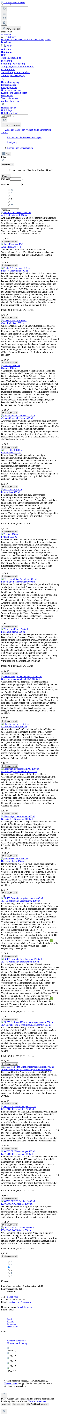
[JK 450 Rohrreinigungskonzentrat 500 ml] (21, 959)
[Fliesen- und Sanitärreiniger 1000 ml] (19, 579)
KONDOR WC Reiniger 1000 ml (16, 1204)
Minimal (12, 179)
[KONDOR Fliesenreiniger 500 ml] (18, 1151)
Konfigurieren (18, 1404)
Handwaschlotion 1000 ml (13, 861)
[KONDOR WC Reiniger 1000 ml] (18, 1201)
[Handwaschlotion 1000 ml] (14, 858)
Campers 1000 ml (9, 368)
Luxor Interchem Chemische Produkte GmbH (31, 170)
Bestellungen (7, 42)
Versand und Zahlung (17, 1343)
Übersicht (6, 39)
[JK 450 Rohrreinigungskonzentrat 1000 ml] (22, 898)
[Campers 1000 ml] (10, 365)
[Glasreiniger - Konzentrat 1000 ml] (18, 816)
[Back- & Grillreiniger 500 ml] (15, 268)
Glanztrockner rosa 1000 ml (14, 726)
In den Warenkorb (9, 241)
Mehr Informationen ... (38, 1401)
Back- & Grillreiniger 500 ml (14, 270)
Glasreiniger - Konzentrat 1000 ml (17, 819)
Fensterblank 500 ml (10, 492)
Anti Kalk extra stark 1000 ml (15, 215)
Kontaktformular (24, 1307)
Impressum (12, 1324)
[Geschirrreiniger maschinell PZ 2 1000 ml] (21, 676)
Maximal (12, 184)
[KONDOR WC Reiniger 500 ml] (17, 1227)
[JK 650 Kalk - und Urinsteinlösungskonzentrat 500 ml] (27, 1022)
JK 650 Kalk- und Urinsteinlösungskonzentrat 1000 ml (26, 1069)
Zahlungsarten (44, 39)
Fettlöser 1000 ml (9, 537)
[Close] (4, 1411)
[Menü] (4, 13)
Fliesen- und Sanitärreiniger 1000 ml (18, 581)
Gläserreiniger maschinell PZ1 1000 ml (19, 771)
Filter (8, 154)
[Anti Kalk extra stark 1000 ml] (16, 212)
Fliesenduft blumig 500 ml (13, 632)
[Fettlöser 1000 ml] (10, 534)
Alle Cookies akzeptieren (37, 1404)
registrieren (11, 37)
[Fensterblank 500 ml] (11, 489)
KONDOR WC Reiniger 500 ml (16, 1230)
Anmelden (6, 34)
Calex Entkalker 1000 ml (12, 323)
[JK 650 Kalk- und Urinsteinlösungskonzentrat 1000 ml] (27, 1067)
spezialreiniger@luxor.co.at (20, 1302)
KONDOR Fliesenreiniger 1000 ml (17, 1109)
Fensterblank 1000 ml (11, 452)
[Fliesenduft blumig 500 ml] (14, 629)
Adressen (32, 39)
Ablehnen (6, 1404)
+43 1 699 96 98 (11, 1297)
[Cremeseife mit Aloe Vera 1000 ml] (18, 415)
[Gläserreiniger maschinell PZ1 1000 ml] (20, 769)
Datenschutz (12, 1326)
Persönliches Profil (19, 39)
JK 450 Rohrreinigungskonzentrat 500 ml (20, 961)
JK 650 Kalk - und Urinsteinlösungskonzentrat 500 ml (26, 1025)
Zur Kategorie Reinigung (13, 75)
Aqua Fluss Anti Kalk (11, 247)
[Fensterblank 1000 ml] (12, 450)
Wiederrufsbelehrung (16, 1340)
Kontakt (10, 1321)
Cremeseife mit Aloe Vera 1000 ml (17, 418)
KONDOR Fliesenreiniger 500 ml (17, 1154)
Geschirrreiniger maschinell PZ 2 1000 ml (20, 679)
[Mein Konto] (4, 23)
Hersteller (6, 165)
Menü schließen (13, 29)
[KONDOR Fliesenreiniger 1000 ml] (18, 1106)
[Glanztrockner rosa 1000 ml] (15, 724)
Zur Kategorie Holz (10, 101)
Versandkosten (10, 1383)
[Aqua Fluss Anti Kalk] (12, 244)
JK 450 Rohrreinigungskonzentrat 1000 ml (20, 901)
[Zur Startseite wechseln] (13, 2)
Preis (4, 176)
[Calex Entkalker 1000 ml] (14, 320)
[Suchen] (4, 9)
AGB (9, 1318)
